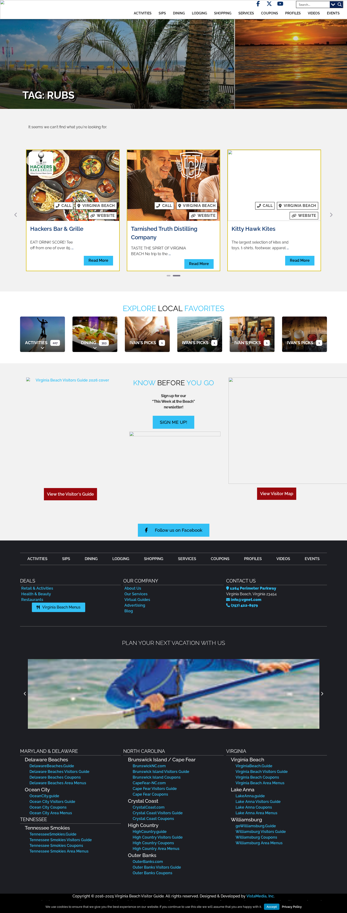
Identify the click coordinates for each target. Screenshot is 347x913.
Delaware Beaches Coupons (55, 777)
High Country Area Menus (156, 848)
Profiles (293, 13)
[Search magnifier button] (339, 4)
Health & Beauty (36, 594)
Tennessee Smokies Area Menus (59, 851)
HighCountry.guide (150, 831)
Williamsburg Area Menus (259, 843)
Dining (88, 342)
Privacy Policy (292, 907)
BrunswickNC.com (149, 766)
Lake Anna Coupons (254, 807)
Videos (314, 13)
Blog (128, 611)
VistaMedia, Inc (260, 896)
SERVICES (246, 13)
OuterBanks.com (148, 861)
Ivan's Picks (143, 342)
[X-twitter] (269, 3)
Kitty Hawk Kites (253, 228)
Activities (36, 342)
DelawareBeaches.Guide (52, 766)
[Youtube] (280, 3)
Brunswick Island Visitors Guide (161, 771)
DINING (179, 13)
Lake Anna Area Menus (256, 813)
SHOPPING (222, 13)
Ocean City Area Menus (51, 813)
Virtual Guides (137, 599)
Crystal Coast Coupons (153, 818)
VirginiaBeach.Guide (254, 766)
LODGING (199, 13)
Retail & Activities (37, 588)
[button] (15, 215)
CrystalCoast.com (149, 807)
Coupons (269, 13)
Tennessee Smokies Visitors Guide (61, 840)
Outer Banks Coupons (152, 873)
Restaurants (32, 599)
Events (333, 13)
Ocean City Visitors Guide (52, 801)
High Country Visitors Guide (158, 837)
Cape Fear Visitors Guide (155, 788)
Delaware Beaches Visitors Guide (59, 771)
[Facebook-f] (258, 3)
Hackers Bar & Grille (56, 228)
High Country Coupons (153, 843)
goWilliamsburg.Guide (256, 826)
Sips (162, 13)
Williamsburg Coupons (256, 837)
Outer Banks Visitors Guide (157, 867)
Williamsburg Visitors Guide (261, 831)
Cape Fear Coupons (150, 794)
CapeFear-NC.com (149, 783)
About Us (132, 588)
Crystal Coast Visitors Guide (158, 813)
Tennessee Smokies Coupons (56, 845)
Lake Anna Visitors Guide (258, 801)
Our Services (136, 594)
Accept (272, 907)
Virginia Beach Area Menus (260, 783)
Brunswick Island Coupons (157, 777)
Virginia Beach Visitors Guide (262, 771)
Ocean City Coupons (48, 807)
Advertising (134, 605)
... (72, 248)
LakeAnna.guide (250, 796)
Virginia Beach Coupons (257, 777)
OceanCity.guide (44, 796)
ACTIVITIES (143, 13)
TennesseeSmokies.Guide (53, 834)
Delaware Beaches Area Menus (58, 783)
